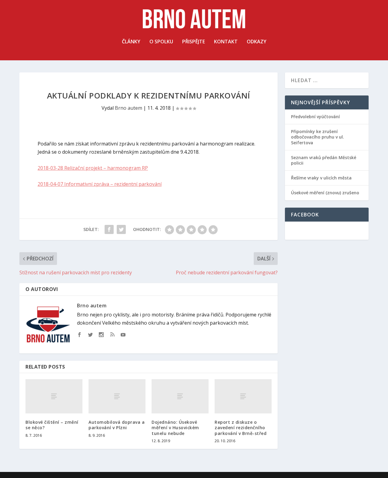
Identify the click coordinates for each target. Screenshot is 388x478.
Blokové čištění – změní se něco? (52, 424)
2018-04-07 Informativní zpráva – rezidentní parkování (100, 184)
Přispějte (193, 42)
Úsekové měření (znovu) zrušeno (325, 193)
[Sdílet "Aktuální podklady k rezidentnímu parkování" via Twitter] (121, 229)
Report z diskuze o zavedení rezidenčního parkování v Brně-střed (240, 427)
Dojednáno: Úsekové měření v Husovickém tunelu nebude (175, 427)
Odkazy (256, 42)
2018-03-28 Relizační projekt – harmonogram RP (93, 168)
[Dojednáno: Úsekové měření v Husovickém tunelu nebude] (180, 396)
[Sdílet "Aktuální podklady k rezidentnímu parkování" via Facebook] (109, 229)
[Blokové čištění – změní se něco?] (53, 396)
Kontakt (226, 42)
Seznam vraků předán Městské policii (323, 160)
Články (131, 42)
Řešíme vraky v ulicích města (321, 178)
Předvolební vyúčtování (315, 116)
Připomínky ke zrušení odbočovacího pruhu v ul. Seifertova (317, 137)
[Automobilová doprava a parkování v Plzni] (117, 396)
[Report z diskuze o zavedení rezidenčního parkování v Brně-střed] (243, 396)
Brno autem (128, 108)
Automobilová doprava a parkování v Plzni (117, 424)
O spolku (161, 42)
